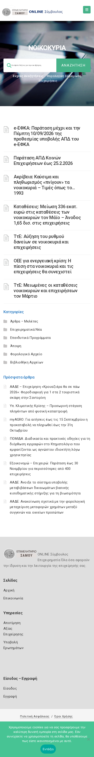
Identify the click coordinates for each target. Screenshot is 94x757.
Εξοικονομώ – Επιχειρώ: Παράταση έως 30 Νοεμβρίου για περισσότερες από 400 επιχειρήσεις (44, 468)
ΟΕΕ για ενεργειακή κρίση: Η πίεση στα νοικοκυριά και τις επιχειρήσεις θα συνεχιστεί (43, 266)
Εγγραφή (10, 696)
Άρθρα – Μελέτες (24, 321)
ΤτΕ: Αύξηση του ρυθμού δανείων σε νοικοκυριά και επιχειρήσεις (41, 242)
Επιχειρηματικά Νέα (26, 329)
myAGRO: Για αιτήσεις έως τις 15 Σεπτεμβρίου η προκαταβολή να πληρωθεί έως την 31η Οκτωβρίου (49, 424)
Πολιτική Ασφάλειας (34, 716)
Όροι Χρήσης (63, 716)
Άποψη (15, 346)
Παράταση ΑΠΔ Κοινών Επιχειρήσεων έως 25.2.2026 (43, 160)
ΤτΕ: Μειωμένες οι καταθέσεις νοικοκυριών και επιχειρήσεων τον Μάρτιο (46, 290)
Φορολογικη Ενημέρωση (64, 76)
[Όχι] (88, 741)
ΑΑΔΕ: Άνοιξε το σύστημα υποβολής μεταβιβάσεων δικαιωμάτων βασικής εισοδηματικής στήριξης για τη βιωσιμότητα (45, 487)
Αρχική (9, 590)
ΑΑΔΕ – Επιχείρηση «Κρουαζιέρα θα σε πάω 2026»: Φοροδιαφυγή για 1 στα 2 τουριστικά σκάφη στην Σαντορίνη (45, 392)
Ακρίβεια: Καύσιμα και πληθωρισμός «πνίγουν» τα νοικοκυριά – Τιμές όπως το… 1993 (44, 185)
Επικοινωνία (13, 598)
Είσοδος (10, 688)
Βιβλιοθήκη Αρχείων (26, 362)
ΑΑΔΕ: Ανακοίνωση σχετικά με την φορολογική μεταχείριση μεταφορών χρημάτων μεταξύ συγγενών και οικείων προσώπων (47, 506)
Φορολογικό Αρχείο (26, 354)
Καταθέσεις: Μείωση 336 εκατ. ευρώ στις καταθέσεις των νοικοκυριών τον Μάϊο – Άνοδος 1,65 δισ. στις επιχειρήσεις (47, 215)
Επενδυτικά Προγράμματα (30, 338)
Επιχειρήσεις (48, 80)
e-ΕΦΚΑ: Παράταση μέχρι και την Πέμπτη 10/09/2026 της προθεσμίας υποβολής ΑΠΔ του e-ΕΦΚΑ (47, 136)
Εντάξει (48, 749)
